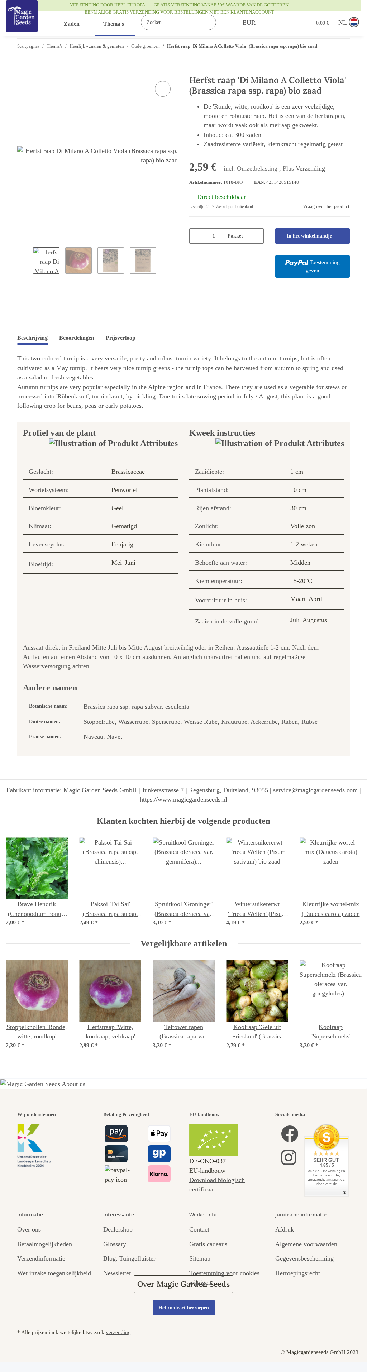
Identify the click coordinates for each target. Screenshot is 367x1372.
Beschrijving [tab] (32, 338)
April (315, 598)
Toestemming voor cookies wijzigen (224, 1278)
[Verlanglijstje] (291, 22)
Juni (130, 562)
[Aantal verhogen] (255, 236)
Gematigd (124, 526)
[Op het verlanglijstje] (163, 89)
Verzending (310, 168)
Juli (295, 619)
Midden (300, 562)
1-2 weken (304, 544)
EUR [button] (249, 22)
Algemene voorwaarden (306, 1244)
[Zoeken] (223, 22)
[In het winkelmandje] (23, 71)
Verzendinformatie (41, 1258)
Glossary (114, 1244)
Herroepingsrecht (297, 1273)
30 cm (298, 508)
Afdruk (284, 1229)
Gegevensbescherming (304, 1258)
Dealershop (118, 1229)
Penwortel (124, 489)
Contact (199, 1229)
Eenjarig (122, 544)
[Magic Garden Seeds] (22, 23)
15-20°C (301, 580)
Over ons (29, 1229)
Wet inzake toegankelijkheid (54, 1273)
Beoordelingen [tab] (76, 338)
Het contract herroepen (183, 1307)
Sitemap (199, 1258)
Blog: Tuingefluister (129, 1258)
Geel (117, 508)
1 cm (296, 471)
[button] (276, 22)
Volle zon (302, 526)
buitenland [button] (244, 206)
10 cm (298, 489)
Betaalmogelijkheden (44, 1244)
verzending (118, 1332)
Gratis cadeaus (208, 1244)
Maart (298, 598)
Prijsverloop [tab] (120, 338)
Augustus (314, 619)
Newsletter (117, 1273)
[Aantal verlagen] (197, 236)
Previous (18, 882)
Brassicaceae (128, 471)
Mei (116, 562)
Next (349, 882)
